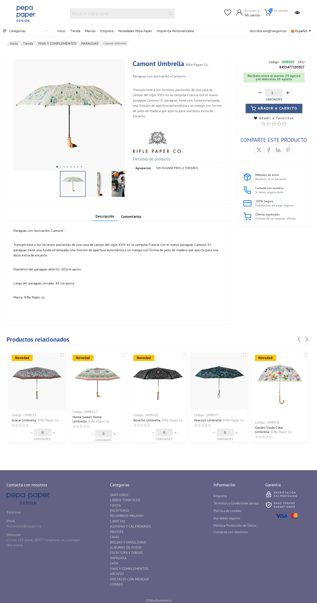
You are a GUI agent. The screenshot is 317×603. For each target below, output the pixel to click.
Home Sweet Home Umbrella (91, 419)
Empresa (106, 30)
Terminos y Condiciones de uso (236, 503)
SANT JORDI (119, 494)
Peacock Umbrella (219, 420)
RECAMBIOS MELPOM (126, 515)
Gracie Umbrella (35, 420)
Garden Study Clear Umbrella (273, 429)
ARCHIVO (117, 573)
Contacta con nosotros (230, 531)
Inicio (61, 30)
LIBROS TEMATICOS (125, 500)
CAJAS (114, 536)
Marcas (90, 30)
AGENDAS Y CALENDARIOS (130, 526)
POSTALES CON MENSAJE (129, 579)
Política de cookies (227, 510)
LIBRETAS (117, 521)
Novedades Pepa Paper (135, 30)
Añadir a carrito (277, 108)
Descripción (105, 216)
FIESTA (115, 505)
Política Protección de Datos (234, 525)
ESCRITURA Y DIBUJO (126, 552)
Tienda (75, 30)
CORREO (116, 584)
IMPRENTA (118, 558)
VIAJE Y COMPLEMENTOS (57, 43)
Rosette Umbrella (158, 420)
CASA (114, 563)
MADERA (117, 531)
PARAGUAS (89, 43)
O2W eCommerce (158, 600)
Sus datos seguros (226, 518)
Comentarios (131, 216)
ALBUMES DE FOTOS (126, 547)
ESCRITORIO (119, 510)
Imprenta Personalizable (175, 30)
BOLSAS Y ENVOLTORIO (128, 542)
